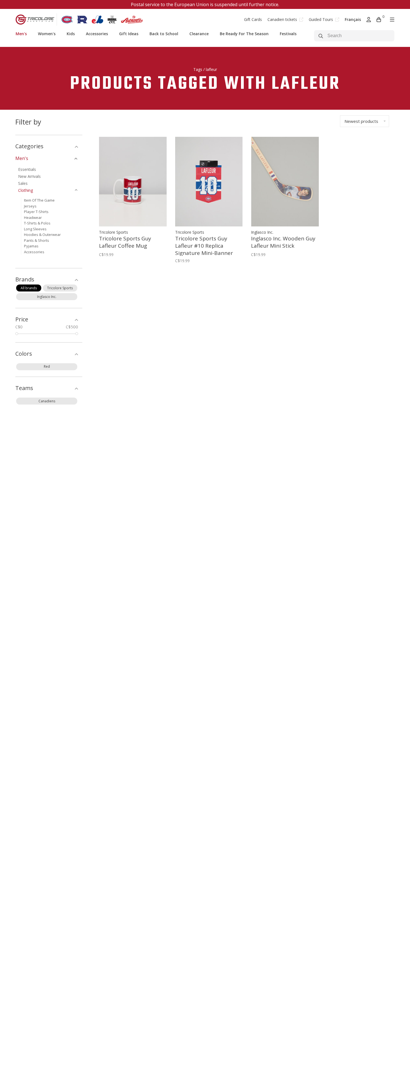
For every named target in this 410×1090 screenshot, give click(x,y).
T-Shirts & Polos (37, 223)
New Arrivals (29, 176)
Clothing (25, 190)
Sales (23, 183)
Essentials (27, 169)
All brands (29, 288)
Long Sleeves (35, 228)
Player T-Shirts (36, 211)
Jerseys (30, 206)
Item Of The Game (39, 200)
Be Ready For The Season (244, 33)
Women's (47, 33)
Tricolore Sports (60, 288)
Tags (197, 69)
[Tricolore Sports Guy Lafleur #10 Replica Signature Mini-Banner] (209, 181)
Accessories (97, 33)
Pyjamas (31, 245)
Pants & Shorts (36, 240)
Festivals (288, 33)
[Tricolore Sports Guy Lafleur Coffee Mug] (133, 181)
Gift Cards (253, 19)
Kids (71, 33)
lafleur (211, 69)
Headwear (33, 217)
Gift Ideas (128, 33)
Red (47, 366)
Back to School (163, 33)
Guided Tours (321, 19)
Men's (21, 33)
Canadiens (46, 401)
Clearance (199, 33)
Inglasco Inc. (46, 296)
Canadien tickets (282, 19)
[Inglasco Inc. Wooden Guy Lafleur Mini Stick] (285, 181)
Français (353, 19)
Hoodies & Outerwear (42, 234)
